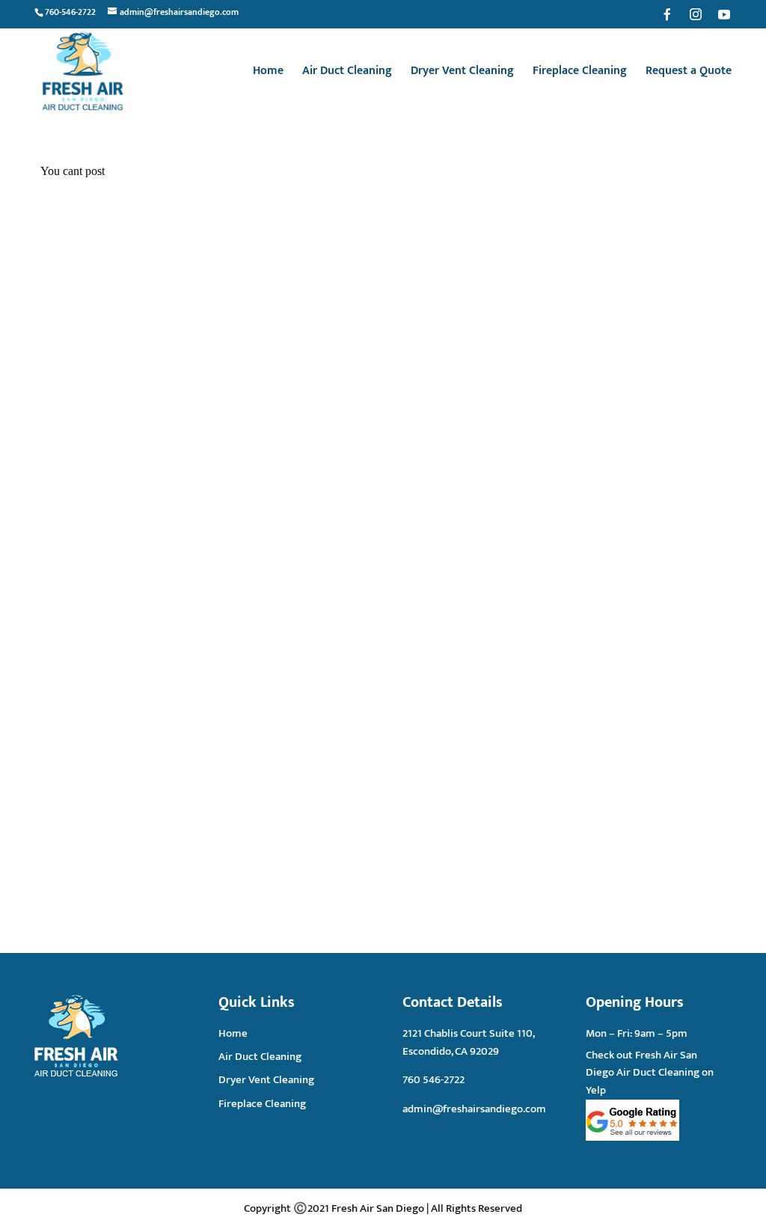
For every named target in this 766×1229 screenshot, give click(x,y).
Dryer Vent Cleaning (462, 73)
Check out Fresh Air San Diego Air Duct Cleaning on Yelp (650, 1073)
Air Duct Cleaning (347, 73)
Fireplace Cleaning (580, 73)
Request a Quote (689, 73)
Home (268, 73)
